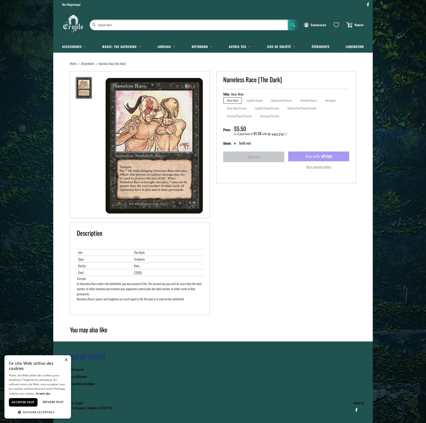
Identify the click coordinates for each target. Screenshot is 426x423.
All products (87, 63)
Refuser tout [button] (53, 402)
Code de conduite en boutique (78, 383)
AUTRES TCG (238, 46)
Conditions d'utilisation (74, 376)
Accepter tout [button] (23, 402)
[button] (291, 133)
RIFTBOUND (201, 46)
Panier (359, 24)
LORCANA (165, 46)
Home (73, 63)
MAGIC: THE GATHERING (120, 46)
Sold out (254, 157)
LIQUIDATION (355, 46)
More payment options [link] (318, 166)
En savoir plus (43, 393)
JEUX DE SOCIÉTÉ (280, 46)
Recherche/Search (72, 369)
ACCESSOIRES (73, 46)
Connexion (318, 24)
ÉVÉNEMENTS (320, 46)
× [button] (66, 360)
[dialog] (37, 387)
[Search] (293, 25)
